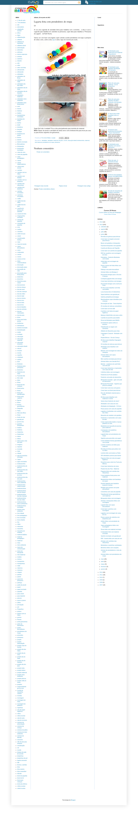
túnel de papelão (22, 776)
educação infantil (72, 140)
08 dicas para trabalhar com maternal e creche (109, 397)
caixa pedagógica (20, 157)
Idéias (19, 438)
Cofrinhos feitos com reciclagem (110, 372)
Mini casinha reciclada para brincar (111, 359)
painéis (19, 574)
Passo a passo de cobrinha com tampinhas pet (110, 518)
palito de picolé (21, 585)
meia (18, 543)
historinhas (20, 434)
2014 (101, 222)
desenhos (20, 279)
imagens (19, 444)
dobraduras (20, 325)
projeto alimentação (20, 642)
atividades (44, 140)
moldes (19, 557)
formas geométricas (20, 405)
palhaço (19, 582)
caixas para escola (20, 167)
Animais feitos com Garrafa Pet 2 (110, 361)
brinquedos (20, 146)
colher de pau (21, 234)
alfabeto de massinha (20, 42)
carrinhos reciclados (20, 195)
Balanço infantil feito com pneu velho (111, 315)
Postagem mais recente (41, 186)
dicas (18, 317)
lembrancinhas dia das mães (21, 498)
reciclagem (20, 698)
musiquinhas (21, 563)
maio (102, 559)
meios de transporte (20, 551)
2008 (101, 582)
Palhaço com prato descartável (110, 269)
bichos (19, 137)
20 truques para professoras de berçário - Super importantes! (115, 131)
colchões (20, 231)
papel (19, 587)
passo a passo (21, 600)
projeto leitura (21, 670)
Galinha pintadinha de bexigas (110, 297)
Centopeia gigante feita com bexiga (111, 278)
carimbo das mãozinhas (20, 184)
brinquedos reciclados (20, 149)
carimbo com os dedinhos (22, 180)
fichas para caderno (20, 397)
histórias (19, 430)
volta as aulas (21, 786)
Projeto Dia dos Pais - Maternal (110, 469)
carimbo (19, 170)
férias (18, 382)
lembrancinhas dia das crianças (22, 495)
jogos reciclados (22, 461)
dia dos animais (22, 309)
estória (19, 359)
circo (18, 227)
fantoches (20, 370)
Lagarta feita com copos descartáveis (108, 505)
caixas (19, 160)
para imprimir (21, 596)
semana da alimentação (20, 723)
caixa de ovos (21, 152)
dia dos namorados (20, 312)
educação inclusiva (20, 343)
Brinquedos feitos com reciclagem (111, 498)
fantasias (20, 364)
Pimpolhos (20, 609)
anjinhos (19, 59)
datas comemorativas (21, 261)
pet (18, 607)
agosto (103, 229)
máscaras (20, 526)
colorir (19, 236)
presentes (20, 635)
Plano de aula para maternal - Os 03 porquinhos (113, 84)
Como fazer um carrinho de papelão (111, 250)
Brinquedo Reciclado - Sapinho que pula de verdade (111, 384)
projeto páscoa (21, 678)
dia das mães (21, 294)
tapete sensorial (22, 760)
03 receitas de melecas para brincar (111, 344)
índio (18, 451)
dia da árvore (21, 285)
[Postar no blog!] (62, 138)
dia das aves (21, 289)
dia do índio (20, 302)
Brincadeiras (21, 144)
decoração (20, 265)
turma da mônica (22, 784)
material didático (22, 534)
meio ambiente (21, 545)
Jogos (19, 459)
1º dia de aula (21, 20)
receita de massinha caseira (20, 692)
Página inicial (63, 186)
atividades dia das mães (21, 84)
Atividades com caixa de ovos (109, 403)
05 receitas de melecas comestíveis (111, 306)
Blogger (73, 800)
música (19, 559)
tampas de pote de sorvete (21, 752)
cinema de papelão (20, 220)
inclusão (19, 449)
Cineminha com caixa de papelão (111, 492)
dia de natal (20, 296)
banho (19, 123)
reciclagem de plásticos (21, 704)
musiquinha (20, 561)
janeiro (103, 569)
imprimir (19, 447)
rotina (19, 713)
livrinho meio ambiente (21, 510)
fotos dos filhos (21, 413)
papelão (19, 591)
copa (18, 242)
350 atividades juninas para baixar (111, 455)
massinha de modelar (21, 531)
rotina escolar (21, 716)
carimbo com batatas (21, 176)
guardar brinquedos (20, 424)
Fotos (18, 410)
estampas (20, 357)
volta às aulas (21, 788)
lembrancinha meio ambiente (21, 481)
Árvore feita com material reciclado (111, 529)
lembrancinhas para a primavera (22, 502)
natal (18, 566)
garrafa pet (20, 419)
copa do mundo (21, 244)
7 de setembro (21, 22)
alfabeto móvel (21, 45)
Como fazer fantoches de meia (110, 466)
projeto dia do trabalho (21, 661)
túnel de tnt (20, 778)
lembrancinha (80, 140)
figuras (19, 400)
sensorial (20, 739)
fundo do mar (21, 417)
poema (19, 617)
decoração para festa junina (22, 273)
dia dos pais (20, 315)
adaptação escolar (20, 30)
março (103, 564)
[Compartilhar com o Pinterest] (68, 138)
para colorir (20, 593)
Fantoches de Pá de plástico (109, 375)
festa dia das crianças (21, 385)
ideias (19, 436)
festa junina (20, 388)
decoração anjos (22, 267)
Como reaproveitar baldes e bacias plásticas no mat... (111, 422)
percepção (20, 605)
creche (65, 140)
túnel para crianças (20, 780)
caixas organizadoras (21, 163)
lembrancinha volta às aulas (21, 485)
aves (18, 106)
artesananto (20, 70)
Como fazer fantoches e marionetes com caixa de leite (111, 368)
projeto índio (21, 668)
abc (18, 25)
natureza (19, 568)
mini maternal (38, 142)
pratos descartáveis (21, 628)
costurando (20, 252)
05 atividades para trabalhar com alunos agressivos (114, 145)
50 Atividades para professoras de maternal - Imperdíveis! (115, 52)
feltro (18, 380)
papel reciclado (21, 589)
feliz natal (20, 378)
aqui (53, 40)
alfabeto (19, 39)
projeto (19, 639)
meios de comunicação (21, 548)
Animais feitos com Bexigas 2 (109, 272)
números (19, 570)
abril (102, 561)
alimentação (20, 48)
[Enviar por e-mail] (60, 138)
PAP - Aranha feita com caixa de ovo (111, 538)
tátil (18, 762)
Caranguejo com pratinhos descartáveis (108, 430)
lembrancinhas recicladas (21, 506)
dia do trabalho (21, 307)
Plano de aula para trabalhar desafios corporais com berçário (115, 100)
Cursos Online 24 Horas (110, 214)
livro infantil (20, 513)
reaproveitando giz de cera (21, 687)
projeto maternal (22, 672)
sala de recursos (22, 720)
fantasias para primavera (21, 366)
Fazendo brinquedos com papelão (111, 245)
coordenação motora (21, 238)
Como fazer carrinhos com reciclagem (108, 509)
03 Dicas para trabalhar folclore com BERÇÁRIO (115, 175)
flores (18, 402)
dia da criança (21, 287)
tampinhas (20, 756)
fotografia (20, 408)
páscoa (19, 598)
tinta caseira (20, 769)
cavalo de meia (21, 214)
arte (18, 63)
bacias (19, 108)
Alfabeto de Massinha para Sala (110, 331)
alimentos (20, 50)
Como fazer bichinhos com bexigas (111, 281)
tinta (18, 767)
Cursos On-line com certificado (95, 3)
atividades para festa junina (21, 103)
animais (19, 56)
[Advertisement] (62, 168)
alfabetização (21, 37)
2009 (101, 580)
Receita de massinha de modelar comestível (115, 191)
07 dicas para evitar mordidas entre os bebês (114, 115)
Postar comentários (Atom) (47, 189)
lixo (18, 522)
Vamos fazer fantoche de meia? (110, 401)
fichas (19, 390)
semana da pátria (22, 730)
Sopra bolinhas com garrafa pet (110, 294)
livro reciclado (21, 517)
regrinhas (20, 707)
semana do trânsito (20, 736)
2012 (101, 572)
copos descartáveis (21, 247)
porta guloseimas (22, 621)
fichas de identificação (21, 393)
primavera (57, 142)
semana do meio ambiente (22, 732)
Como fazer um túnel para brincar (110, 390)
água (18, 35)
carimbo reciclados (20, 191)
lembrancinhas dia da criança (21, 491)
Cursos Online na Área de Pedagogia (110, 212)
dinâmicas (20, 323)
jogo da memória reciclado (22, 456)
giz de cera (20, 422)
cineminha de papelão (21, 224)
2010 (101, 577)
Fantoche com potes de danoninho (111, 377)
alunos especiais (22, 54)
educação (20, 336)
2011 (101, 575)
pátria (19, 602)
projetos (19, 684)
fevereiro (104, 566)
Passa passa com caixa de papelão (111, 409)
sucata (19, 750)
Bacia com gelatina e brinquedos (110, 243)
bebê (18, 125)
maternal (87, 140)
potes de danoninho (20, 624)
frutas (18, 415)
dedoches (20, 277)
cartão (19, 198)
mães (18, 524)
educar (19, 348)
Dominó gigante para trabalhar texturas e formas (110, 484)
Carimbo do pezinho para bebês (110, 318)
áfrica (18, 33)
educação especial (20, 339)
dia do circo (20, 300)
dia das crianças (22, 291)
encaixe (19, 350)
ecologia (19, 334)
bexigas (19, 131)
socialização (21, 745)
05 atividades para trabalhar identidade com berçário (114, 68)
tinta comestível (21, 771)
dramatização (21, 330)
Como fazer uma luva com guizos (110, 388)
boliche (19, 140)
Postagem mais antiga (84, 186)
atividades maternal (53, 140)
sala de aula (20, 718)
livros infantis (21, 520)
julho (102, 232)
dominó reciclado (22, 328)
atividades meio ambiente (22, 99)
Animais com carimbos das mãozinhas (109, 541)
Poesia (19, 619)
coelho (19, 229)
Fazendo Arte (21, 376)
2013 (101, 224)
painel (19, 577)
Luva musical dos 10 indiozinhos (110, 292)
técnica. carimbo (22, 765)
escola (19, 353)
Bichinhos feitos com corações (110, 547)
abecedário (20, 27)
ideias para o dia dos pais (22, 441)
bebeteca (20, 127)
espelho (19, 355)
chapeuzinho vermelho (21, 216)
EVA (18, 361)
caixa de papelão (22, 154)
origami (19, 572)
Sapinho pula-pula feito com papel (111, 438)
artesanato (20, 72)
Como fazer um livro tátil (108, 308)
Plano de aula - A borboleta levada (113, 161)
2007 (101, 585)
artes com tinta (21, 67)
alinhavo (19, 52)
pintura (19, 611)
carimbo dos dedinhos (20, 188)
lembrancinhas (21, 488)
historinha (20, 432)
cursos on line (21, 259)
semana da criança (20, 726)
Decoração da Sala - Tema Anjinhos (111, 303)
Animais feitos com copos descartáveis (108, 355)
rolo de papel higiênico (21, 710)
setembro (104, 227)
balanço (19, 111)
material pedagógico (20, 537)
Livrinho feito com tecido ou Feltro (111, 453)
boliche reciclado (22, 142)
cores (18, 250)
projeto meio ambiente (21, 675)
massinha (20, 528)
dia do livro (20, 305)
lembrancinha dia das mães (22, 470)
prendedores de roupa (48, 142)
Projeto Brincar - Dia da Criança (110, 337)
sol (18, 748)
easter (19, 332)
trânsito (19, 773)
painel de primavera (20, 579)
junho (103, 234)
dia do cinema (21, 298)
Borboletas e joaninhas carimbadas (111, 545)
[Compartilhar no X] (64, 138)
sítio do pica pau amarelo (22, 742)
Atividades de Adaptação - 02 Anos (111, 406)
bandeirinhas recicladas (21, 116)
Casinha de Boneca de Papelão (110, 248)
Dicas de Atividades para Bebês (110, 320)
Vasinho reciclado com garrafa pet (111, 536)
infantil (19, 453)
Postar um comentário (43, 152)
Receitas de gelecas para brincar (110, 236)
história (19, 427)
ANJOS (19, 61)
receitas (19, 695)
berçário (61, 140)
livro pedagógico (22, 515)
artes (18, 65)
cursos (19, 257)
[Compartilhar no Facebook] (66, 138)
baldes (19, 113)
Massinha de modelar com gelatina (111, 415)
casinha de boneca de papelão (20, 210)
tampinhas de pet (22, 758)
